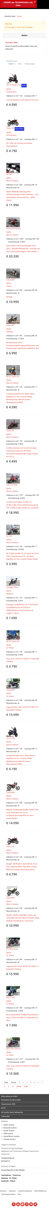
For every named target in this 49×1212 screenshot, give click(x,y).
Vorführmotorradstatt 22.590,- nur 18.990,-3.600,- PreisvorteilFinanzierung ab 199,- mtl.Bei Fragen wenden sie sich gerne (22, 505)
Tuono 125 (10, 128)
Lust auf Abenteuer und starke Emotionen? (22, 100)
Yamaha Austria (9, 1139)
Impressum (12, 1191)
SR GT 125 (10, 738)
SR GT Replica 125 (13, 85)
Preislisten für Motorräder (11, 1100)
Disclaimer (3, 1191)
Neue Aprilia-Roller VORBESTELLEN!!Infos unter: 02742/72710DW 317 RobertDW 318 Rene (22, 1017)
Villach (9, 286)
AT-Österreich (11, 92)
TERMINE (7, 2)
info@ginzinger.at (7, 1158)
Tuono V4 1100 (11, 485)
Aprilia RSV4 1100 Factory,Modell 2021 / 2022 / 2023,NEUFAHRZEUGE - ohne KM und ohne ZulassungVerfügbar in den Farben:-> (23, 248)
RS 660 (9, 174)
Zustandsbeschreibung (8, 1194)
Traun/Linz (17, 1175)
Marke (11, 64)
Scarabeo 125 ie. (12, 587)
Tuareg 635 (10, 690)
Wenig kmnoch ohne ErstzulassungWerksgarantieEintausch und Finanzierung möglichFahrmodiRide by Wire (22, 345)
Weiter (18, 1087)
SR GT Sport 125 (12, 377)
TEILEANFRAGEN (21, 2)
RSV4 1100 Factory (13, 228)
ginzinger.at (5, 1161)
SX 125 (9, 536)
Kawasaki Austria (10, 1128)
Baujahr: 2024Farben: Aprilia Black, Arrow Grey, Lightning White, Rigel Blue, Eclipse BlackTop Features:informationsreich (21, 867)
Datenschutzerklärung (25, 1191)
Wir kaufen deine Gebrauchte (12, 1112)
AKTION (9, 297)
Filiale (18, 5)
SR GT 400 (10, 997)
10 (13, 1087)
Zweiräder (11, 43)
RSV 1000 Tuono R (13, 1049)
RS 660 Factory (12, 949)
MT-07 (3, 1108)
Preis (20, 64)
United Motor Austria (11, 1136)
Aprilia (8, 89)
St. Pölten (10, 648)
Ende (26, 1087)
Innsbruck (5, 1181)
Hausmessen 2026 (8, 1104)
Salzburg (9, 332)
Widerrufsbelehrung (40, 1191)
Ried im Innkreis (12, 181)
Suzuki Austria (8, 1131)
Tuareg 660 (10, 280)
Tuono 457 (10, 325)
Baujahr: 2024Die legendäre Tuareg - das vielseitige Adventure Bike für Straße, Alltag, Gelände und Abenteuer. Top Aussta (22, 918)
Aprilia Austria (8, 1125)
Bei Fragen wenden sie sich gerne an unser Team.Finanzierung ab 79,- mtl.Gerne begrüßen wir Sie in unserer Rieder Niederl (22, 556)
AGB (19, 1194)
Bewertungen (30, 64)
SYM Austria (8, 1134)
